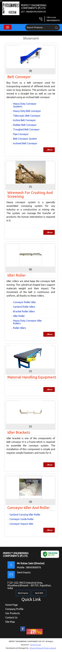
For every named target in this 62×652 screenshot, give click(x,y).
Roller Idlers (19, 328)
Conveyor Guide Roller (21, 519)
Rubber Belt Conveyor (25, 125)
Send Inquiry (24, 572)
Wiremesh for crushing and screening (30, 194)
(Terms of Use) (35, 645)
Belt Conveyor (19, 77)
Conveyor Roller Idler (24, 302)
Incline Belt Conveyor (24, 120)
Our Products (12, 613)
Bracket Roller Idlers (24, 311)
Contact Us (11, 617)
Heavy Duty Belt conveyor (27, 111)
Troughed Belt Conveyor (26, 129)
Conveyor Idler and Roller (28, 508)
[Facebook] (22, 631)
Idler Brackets (18, 432)
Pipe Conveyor (21, 134)
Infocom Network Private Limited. (42, 648)
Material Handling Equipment (31, 377)
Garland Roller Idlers (24, 306)
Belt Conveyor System (25, 138)
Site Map (10, 621)
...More (49, 150)
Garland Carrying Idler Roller (24, 514)
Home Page (11, 604)
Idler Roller (16, 275)
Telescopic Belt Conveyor (26, 115)
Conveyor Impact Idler (21, 523)
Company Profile (14, 609)
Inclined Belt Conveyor (25, 143)
